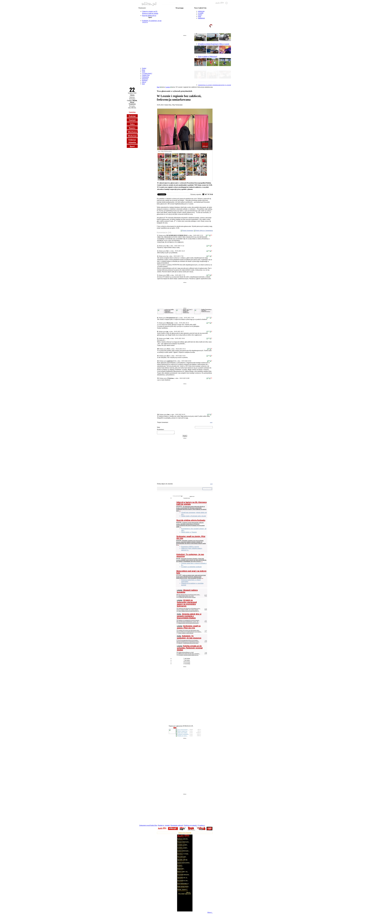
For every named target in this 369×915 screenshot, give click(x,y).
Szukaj (144, 68)
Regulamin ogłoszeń (177, 825)
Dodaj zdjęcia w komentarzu (204, 230)
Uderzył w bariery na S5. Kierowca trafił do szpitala (191, 503)
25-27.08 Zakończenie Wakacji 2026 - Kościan (179, 22)
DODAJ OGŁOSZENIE (184, 833)
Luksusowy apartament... (183, 734)
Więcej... (210, 912)
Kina (143, 70)
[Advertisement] (185, 50)
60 (205, 609)
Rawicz (132, 128)
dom (143, 84)
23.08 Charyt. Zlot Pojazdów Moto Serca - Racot (179, 17)
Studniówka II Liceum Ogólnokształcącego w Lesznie (214, 85)
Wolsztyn (132, 136)
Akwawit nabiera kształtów (187, 591)
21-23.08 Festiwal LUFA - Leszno (179, 9)
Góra (132, 124)
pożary (200, 14)
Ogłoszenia (145, 77)
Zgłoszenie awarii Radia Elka (148, 825)
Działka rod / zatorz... (182, 735)
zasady (211, 422)
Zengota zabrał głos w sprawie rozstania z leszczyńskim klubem (189, 616)
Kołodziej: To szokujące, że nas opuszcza (190, 555)
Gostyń (132, 120)
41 (205, 621)
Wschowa (132, 132)
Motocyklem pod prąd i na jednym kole (191, 572)
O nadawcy (201, 825)
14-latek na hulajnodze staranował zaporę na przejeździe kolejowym (187, 603)
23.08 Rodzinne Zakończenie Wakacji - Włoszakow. (179, 14)
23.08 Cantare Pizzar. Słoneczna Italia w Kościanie (179, 19)
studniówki (201, 18)
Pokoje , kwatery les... (183, 731)
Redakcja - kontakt (164, 825)
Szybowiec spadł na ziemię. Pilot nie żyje (190, 537)
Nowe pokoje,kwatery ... (183, 729)
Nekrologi (145, 78)
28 (205, 653)
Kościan (132, 116)
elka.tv (144, 82)
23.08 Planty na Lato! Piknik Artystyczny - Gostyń (179, 15)
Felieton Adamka (132, 141)
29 (205, 641)
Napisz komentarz (187, 230)
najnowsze (201, 11)
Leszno (132, 112)
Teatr (143, 71)
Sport (132, 146)
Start (158, 87)
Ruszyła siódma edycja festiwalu (190, 520)
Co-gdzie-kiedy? (147, 73)
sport (199, 16)
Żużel (178, 558)
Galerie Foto (146, 75)
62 (205, 595)
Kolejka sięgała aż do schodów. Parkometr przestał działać (190, 648)
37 (205, 631)
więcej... (226, 33)
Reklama (144, 80)
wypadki (200, 13)
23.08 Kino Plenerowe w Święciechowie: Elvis (179, 20)
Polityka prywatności (190, 825)
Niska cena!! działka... (183, 732)
